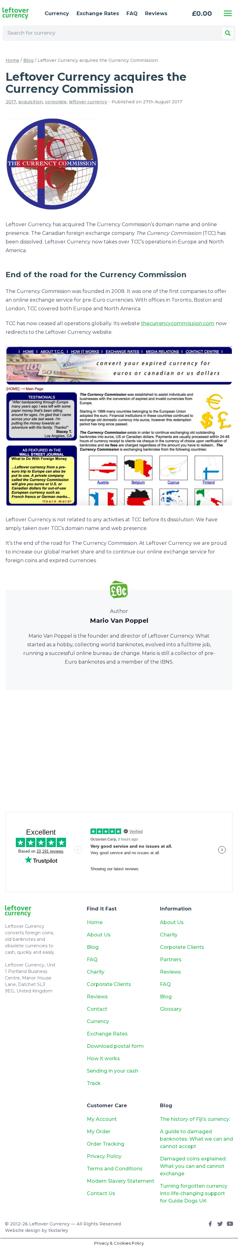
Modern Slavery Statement (120, 1181)
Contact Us (101, 1193)
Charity (95, 972)
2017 (11, 102)
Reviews (156, 13)
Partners (171, 959)
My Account (102, 1119)
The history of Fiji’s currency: (195, 1119)
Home (12, 60)
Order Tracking (105, 1144)
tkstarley (58, 1230)
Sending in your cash (112, 1071)
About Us (99, 935)
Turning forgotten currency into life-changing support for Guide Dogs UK (193, 1193)
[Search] (228, 33)
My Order (98, 1131)
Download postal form (115, 1046)
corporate (56, 102)
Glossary (171, 1009)
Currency (57, 13)
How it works (103, 1058)
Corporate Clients (109, 984)
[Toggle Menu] (228, 13)
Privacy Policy (104, 1156)
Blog (28, 60)
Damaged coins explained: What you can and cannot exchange (193, 1166)
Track (94, 1083)
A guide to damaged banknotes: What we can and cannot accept (196, 1139)
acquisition (30, 102)
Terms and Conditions (115, 1169)
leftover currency (88, 102)
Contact (97, 1009)
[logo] (18, 13)
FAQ (132, 13)
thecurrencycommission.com (177, 323)
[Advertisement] (119, 750)
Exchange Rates (98, 13)
